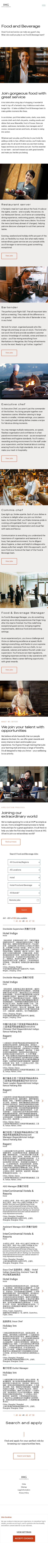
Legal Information (24, 1490)
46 (27, 921)
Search (24, 910)
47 (30, 921)
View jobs (9, 256)
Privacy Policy (24, 1493)
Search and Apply (24, 1456)
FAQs (24, 1484)
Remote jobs (14, 900)
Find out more (10, 842)
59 (33, 921)
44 (20, 921)
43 (17, 921)
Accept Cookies (24, 1538)
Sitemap (24, 1487)
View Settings (24, 1532)
